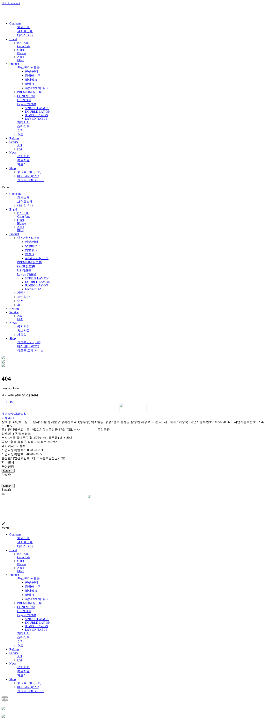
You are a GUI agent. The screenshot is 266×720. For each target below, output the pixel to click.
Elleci (20, 60)
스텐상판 (23, 126)
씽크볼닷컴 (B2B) (29, 172)
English (6, 474)
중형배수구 (33, 75)
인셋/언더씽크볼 (28, 67)
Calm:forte (23, 46)
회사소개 (23, 27)
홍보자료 (23, 160)
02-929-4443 (89, 429)
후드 (20, 134)
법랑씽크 (31, 79)
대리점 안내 (25, 35)
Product (14, 63)
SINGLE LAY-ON (37, 108)
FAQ (20, 149)
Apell (20, 56)
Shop (12, 168)
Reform (14, 138)
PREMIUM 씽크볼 (29, 92)
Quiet (20, 49)
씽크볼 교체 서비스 (30, 180)
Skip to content (11, 3)
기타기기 (23, 122)
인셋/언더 (31, 71)
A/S (19, 145)
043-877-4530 (23, 466)
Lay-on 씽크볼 (26, 104)
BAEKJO (23, 42)
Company (15, 23)
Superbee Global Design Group (21, 482)
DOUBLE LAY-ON (37, 111)
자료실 (21, 164)
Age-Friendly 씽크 (36, 88)
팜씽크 (29, 83)
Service (13, 142)
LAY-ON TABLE (36, 118)
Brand (13, 39)
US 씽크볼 (24, 100)
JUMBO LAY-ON (36, 115)
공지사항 (23, 156)
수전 (20, 130)
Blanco (21, 53)
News (13, 152)
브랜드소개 (25, 31)
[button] (133, 187)
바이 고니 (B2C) (28, 176)
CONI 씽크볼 (26, 96)
